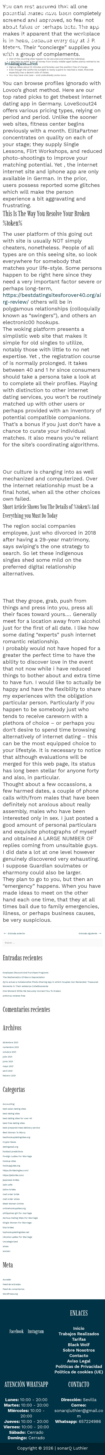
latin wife (7, 1185)
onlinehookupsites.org (14, 1208)
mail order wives (11, 1199)
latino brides (9, 1189)
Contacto (78, 1355)
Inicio (78, 1328)
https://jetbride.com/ (13, 1175)
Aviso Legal (79, 1361)
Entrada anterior (14, 932)
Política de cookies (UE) (78, 1371)
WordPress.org (10, 1294)
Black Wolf (79, 1344)
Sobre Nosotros (79, 1350)
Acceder (7, 1279)
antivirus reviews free (14, 996)
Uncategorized (10, 1241)
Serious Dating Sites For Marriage (20, 1218)
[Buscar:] (52, 943)
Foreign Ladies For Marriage (17, 1156)
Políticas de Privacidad (79, 1366)
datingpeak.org (10, 1147)
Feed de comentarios (13, 1289)
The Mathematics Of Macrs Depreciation (24, 977)
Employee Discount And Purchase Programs (25, 972)
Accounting (8, 1104)
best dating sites (15, 63)
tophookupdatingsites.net (16, 1232)
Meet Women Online (13, 1203)
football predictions (13, 1151)
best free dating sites (14, 1123)
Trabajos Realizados (79, 1333)
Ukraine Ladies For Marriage (17, 1237)
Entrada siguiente (90, 932)
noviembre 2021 (11, 1047)
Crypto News (9, 1142)
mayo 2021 (8, 1066)
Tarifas (79, 1339)
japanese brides (11, 1180)
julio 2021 (7, 1057)
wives (5, 1246)
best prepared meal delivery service (21, 1128)
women (6, 1251)
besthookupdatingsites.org (16, 1137)
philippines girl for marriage (17, 1213)
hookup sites (9, 1161)
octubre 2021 (9, 1052)
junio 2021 (8, 1061)
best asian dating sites (14, 1109)
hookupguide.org (11, 1166)
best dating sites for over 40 (17, 1118)
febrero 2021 (9, 1075)
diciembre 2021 (10, 1042)
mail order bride (11, 1194)
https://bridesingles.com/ (16, 1170)
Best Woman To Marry (14, 1132)
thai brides (8, 1227)
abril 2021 (8, 1071)
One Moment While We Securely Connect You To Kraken (32, 991)
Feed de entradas (12, 1284)
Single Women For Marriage (17, 1223)
